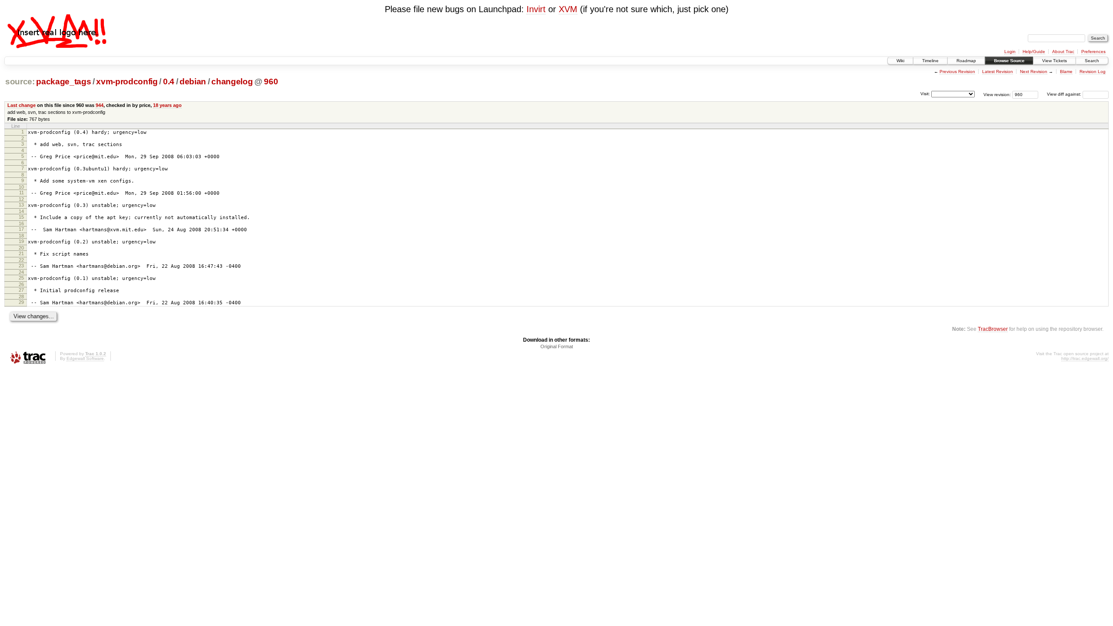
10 (21, 187)
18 (21, 235)
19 (21, 241)
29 (21, 302)
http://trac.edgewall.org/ (1085, 358)
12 (21, 199)
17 (21, 229)
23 (21, 265)
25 (21, 277)
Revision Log (1093, 71)
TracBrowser (993, 329)
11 (21, 192)
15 (21, 217)
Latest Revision (997, 71)
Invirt (536, 9)
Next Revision (1033, 71)
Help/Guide (1034, 51)
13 (21, 204)
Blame (1066, 71)
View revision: (997, 94)
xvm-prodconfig (126, 81)
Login (1010, 51)
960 (271, 81)
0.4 (168, 81)
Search (1092, 60)
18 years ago (167, 105)
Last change (21, 105)
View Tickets (1054, 60)
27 (21, 290)
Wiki (900, 60)
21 (21, 253)
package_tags (63, 81)
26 (21, 284)
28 (21, 296)
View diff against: (1065, 94)
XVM (568, 9)
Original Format (556, 346)
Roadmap (966, 60)
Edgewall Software (85, 358)
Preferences (1093, 51)
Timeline (930, 60)
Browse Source (1009, 60)
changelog (232, 81)
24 (21, 272)
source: (20, 81)
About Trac (1063, 51)
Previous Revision (957, 71)
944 (99, 105)
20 (21, 247)
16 (21, 223)
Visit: (925, 93)
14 (21, 211)
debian (193, 81)
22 (21, 260)
